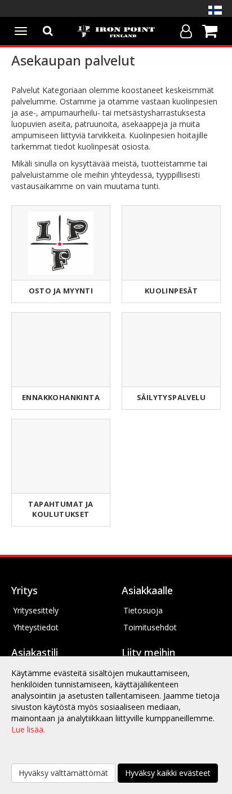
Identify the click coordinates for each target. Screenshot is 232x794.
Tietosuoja (143, 610)
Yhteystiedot (36, 627)
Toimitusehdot (150, 627)
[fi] (215, 10)
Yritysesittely (36, 610)
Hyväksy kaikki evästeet (168, 772)
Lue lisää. (28, 729)
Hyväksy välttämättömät (63, 772)
